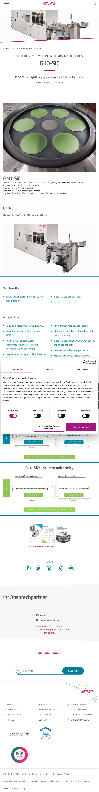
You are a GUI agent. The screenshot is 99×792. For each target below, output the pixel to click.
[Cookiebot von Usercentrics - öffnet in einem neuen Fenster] (84, 362)
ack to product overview (50, 653)
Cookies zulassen (81, 427)
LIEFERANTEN (45, 714)
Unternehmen (14, 714)
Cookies (6, 788)
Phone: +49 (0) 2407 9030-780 (54, 629)
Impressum (37, 774)
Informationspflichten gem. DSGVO (54, 781)
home (6, 48)
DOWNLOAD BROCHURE (44, 546)
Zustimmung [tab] (17, 369)
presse (10, 719)
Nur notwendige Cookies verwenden (49, 427)
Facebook (28, 568)
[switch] (37, 416)
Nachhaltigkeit (78, 704)
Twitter (39, 568)
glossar (43, 719)
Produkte (27, 48)
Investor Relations (49, 709)
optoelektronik (79, 709)
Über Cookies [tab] (82, 369)
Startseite (26, 774)
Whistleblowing (18, 788)
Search (73, 671)
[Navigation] (7, 3)
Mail (71, 568)
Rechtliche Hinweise (80, 781)
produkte (15, 48)
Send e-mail (50, 633)
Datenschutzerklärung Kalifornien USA (20, 781)
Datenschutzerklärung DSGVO (57, 774)
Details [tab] (49, 369)
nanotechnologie (80, 719)
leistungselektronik (81, 714)
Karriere (43, 704)
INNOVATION (12, 709)
